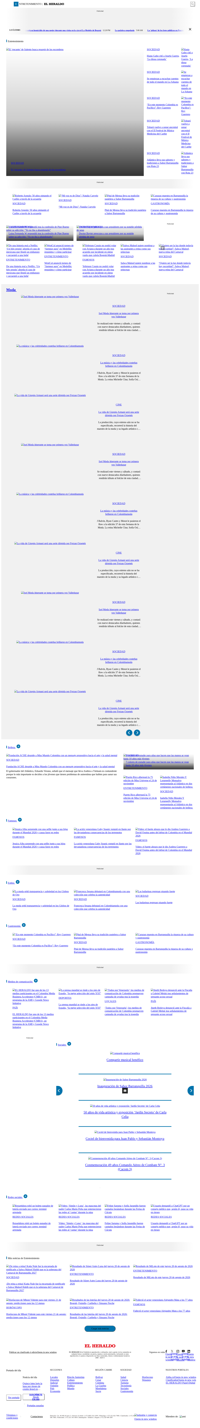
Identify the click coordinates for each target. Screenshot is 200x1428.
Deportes (65, 998)
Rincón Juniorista (75, 1377)
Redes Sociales (22, 1217)
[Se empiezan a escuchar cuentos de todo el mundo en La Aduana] (187, 91)
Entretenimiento (21, 226)
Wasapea (146, 1380)
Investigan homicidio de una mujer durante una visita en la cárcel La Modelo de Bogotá (49, 30)
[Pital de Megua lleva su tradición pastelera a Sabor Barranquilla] (126, 199)
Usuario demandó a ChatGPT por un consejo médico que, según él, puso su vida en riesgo (172, 1226)
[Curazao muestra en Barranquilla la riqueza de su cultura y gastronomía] (172, 199)
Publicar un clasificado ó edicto (33, 1352)
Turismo (124, 1382)
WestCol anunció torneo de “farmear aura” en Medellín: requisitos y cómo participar (58, 266)
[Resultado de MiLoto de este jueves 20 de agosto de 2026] (163, 1266)
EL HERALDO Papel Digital (180, 1382)
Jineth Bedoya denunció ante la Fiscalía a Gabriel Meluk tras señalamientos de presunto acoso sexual (171, 1011)
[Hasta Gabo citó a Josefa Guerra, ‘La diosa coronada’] (187, 65)
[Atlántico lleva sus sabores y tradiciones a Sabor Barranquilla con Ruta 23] (187, 172)
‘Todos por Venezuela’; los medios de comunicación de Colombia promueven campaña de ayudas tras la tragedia (124, 1011)
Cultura (71, 1380)
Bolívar (99, 1377)
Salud (123, 1377)
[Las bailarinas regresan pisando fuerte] (155, 891)
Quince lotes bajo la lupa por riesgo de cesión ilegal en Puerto (32, 1387)
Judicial (54, 1382)
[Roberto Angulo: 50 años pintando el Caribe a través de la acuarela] (33, 199)
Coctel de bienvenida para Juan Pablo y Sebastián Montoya (125, 1138)
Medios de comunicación (20, 981)
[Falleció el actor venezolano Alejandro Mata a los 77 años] (163, 1300)
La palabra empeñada (112, 30)
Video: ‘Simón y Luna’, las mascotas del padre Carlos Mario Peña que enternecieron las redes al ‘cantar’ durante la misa (80, 1226)
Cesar (98, 1380)
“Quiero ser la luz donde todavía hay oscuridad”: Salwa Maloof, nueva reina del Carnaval (175, 266)
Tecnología (125, 1385)
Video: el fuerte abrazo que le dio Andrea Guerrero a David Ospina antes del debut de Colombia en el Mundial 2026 (163, 850)
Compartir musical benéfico (125, 1060)
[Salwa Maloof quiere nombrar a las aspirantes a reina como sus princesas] (138, 252)
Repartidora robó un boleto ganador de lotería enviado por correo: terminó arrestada (31, 1226)
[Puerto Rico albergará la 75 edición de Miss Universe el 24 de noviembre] (140, 783)
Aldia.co (181, 1377)
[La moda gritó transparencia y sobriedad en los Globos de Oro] (41, 894)
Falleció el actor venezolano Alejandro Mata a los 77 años (161, 1311)
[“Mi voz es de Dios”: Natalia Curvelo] (78, 195)
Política (71, 1385)
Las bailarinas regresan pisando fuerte (153, 902)
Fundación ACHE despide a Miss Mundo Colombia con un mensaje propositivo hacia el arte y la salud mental (60, 766)
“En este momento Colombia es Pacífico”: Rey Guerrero (40, 945)
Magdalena (100, 1388)
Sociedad (17, 163)
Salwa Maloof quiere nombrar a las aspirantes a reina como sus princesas (138, 266)
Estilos (11, 883)
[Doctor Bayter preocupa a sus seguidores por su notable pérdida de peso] (110, 230)
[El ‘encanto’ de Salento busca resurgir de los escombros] (34, 49)
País (15, 1007)
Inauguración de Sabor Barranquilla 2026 (124, 1086)
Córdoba (99, 1382)
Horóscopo (14, 1307)
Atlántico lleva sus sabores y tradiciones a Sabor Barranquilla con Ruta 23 (162, 163)
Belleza (11, 747)
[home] (54, 4)
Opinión (54, 1385)
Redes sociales (15, 1197)
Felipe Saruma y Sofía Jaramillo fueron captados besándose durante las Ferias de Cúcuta (125, 1226)
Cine (119, 404)
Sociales (62, 1044)
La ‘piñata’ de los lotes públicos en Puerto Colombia (157, 30)
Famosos (88, 259)
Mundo (70, 1388)
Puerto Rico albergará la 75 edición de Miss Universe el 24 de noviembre (140, 798)
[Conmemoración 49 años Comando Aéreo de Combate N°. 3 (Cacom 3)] (125, 1158)
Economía (55, 1391)
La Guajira (100, 1385)
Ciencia (124, 1380)
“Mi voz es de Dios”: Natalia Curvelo (77, 206)
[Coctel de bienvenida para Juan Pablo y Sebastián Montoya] (125, 1132)
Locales (110, 1001)
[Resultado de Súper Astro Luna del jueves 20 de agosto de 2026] (100, 1269)
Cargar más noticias (100, 1328)
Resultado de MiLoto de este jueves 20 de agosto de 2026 (161, 1277)
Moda (11, 290)
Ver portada (13, 1397)
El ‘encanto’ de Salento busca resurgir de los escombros (38, 169)
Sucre (98, 1391)
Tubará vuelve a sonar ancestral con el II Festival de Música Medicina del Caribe (162, 130)
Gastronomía (160, 203)
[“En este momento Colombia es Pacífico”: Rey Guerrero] (187, 114)
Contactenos (37, 1416)
